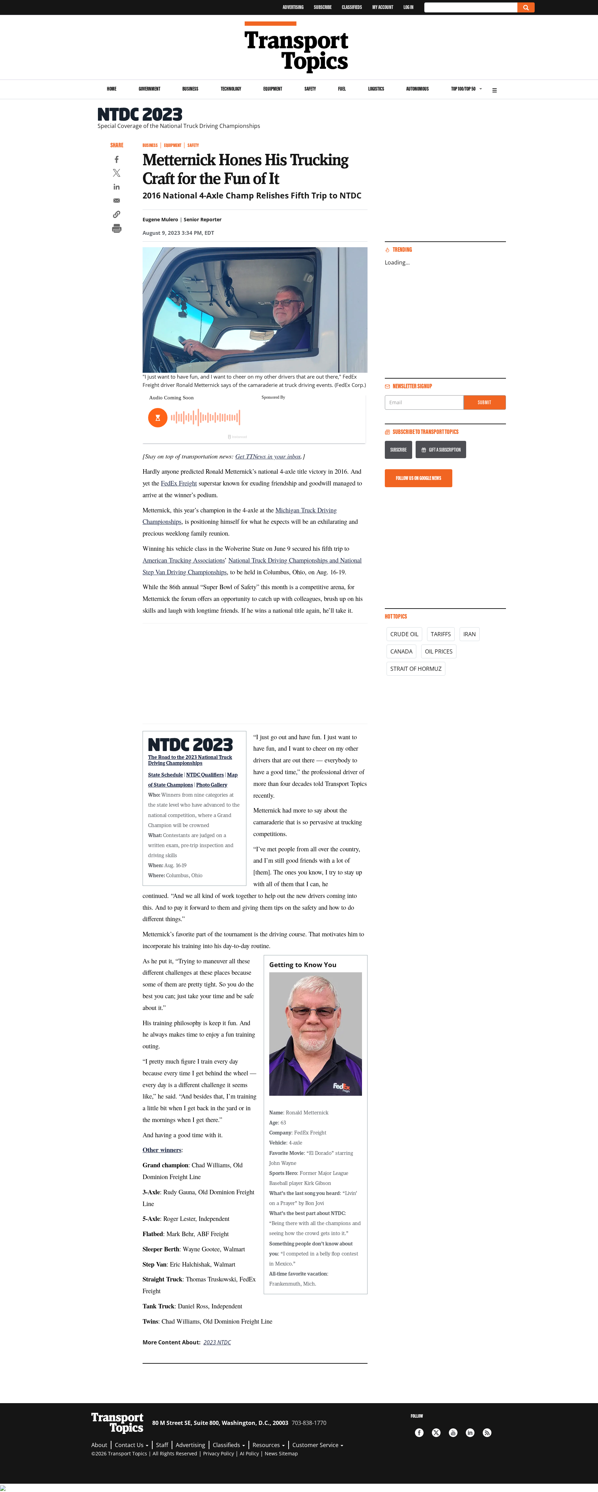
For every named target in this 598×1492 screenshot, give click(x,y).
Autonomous (417, 88)
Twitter (436, 1432)
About (99, 1445)
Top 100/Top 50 (463, 88)
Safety (310, 88)
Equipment (272, 88)
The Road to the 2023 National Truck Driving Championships (190, 760)
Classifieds (352, 7)
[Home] (299, 47)
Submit (484, 402)
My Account (382, 7)
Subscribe (323, 7)
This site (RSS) (487, 1432)
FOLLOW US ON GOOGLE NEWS (418, 478)
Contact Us (130, 1445)
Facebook (419, 1432)
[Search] (526, 7)
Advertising (293, 7)
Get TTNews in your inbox (268, 456)
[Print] (116, 229)
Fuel (342, 88)
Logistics (376, 88)
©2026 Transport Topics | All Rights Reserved (144, 1453)
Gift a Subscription (445, 449)
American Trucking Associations (184, 560)
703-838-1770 (309, 1423)
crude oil (404, 634)
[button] (116, 215)
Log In (409, 7)
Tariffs (441, 634)
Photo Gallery (211, 784)
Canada (401, 651)
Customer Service (316, 1445)
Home (111, 88)
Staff (162, 1445)
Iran (469, 634)
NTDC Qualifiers (205, 774)
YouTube (453, 1432)
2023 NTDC (217, 1342)
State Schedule (165, 774)
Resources (267, 1445)
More (494, 89)
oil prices (439, 651)
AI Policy (249, 1453)
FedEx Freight (179, 483)
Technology (231, 88)
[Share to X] (116, 174)
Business (190, 88)
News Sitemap (281, 1453)
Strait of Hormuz (416, 669)
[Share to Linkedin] (116, 188)
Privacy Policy (218, 1453)
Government (149, 88)
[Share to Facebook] (116, 160)
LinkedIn (470, 1432)
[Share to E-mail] (116, 201)
